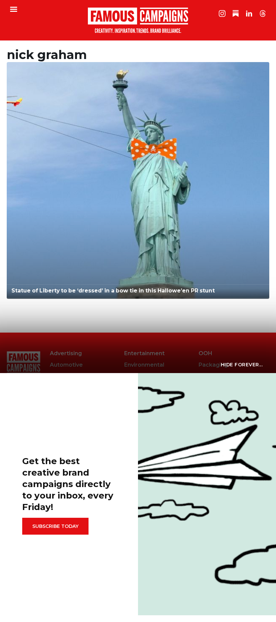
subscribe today (55, 526)
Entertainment (144, 353)
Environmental (144, 365)
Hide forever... (242, 365)
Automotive (66, 365)
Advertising (66, 353)
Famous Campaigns (138, 20)
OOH (205, 353)
